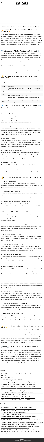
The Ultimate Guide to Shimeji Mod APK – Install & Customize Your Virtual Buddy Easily (20, 420)
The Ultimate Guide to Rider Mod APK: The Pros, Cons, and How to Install (18, 416)
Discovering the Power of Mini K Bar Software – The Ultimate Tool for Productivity (20, 431)
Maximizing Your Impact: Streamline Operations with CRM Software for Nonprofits (20, 426)
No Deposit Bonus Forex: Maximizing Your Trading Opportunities (16, 373)
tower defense (4, 433)
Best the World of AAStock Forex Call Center (11, 379)
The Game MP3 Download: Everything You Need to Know (14, 412)
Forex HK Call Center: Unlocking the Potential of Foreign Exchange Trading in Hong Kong (21, 388)
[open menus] (1, 3)
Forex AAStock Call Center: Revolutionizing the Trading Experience (17, 392)
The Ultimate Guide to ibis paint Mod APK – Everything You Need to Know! (19, 429)
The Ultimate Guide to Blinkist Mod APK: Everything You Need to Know (18, 424)
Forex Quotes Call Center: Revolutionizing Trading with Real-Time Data (18, 398)
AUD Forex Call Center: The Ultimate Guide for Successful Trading (17, 399)
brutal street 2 (4, 375)
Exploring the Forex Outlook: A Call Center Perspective (14, 394)
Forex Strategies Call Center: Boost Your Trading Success (14, 390)
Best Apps (22, 2)
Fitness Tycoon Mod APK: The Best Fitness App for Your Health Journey (18, 386)
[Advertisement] (22, 14)
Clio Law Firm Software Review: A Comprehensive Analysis (15, 428)
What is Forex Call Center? (7, 377)
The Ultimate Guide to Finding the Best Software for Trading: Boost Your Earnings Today (22, 422)
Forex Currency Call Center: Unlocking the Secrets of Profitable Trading (18, 382)
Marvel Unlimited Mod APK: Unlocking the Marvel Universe (15, 418)
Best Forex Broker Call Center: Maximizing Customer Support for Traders (18, 384)
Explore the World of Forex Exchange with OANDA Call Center (16, 396)
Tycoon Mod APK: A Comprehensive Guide (11, 414)
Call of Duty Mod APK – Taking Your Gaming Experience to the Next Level (18, 409)
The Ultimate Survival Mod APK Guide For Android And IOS (15, 410)
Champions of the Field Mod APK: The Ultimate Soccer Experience (16, 381)
